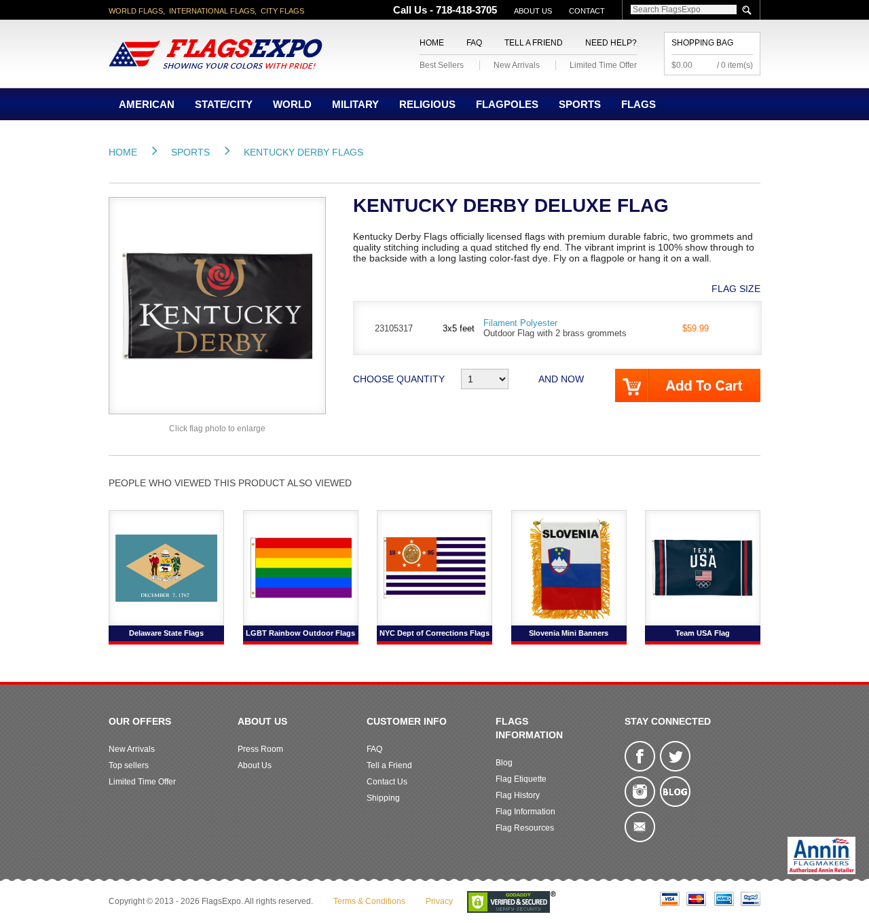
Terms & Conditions (369, 901)
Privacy (439, 901)
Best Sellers (442, 65)
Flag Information (525, 811)
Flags (638, 104)
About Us (533, 11)
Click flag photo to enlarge (217, 428)
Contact (587, 11)
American (146, 104)
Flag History (518, 795)
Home (432, 43)
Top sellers (129, 765)
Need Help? (611, 43)
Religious (427, 104)
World (292, 104)
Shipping (383, 798)
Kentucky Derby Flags (303, 152)
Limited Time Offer (603, 65)
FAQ (474, 43)
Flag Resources (525, 828)
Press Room (260, 749)
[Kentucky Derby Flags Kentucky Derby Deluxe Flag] (217, 305)
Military (355, 104)
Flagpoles (507, 104)
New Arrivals (517, 65)
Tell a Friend (533, 43)
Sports (580, 104)
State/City (224, 104)
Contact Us (387, 781)
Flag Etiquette (521, 779)
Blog (504, 762)
